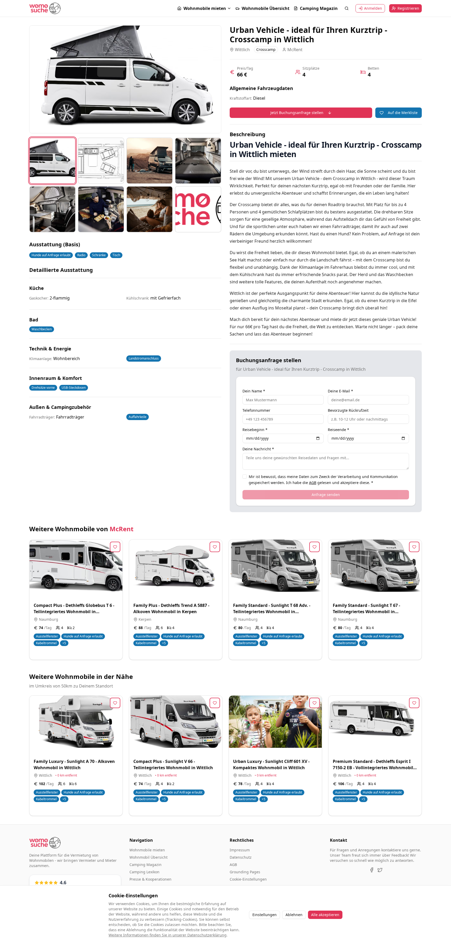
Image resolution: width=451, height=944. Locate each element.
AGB (312, 482)
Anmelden (373, 8)
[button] (204, 8)
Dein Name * (253, 391)
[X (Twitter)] (380, 870)
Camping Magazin (319, 8)
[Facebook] (371, 870)
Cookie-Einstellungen (248, 879)
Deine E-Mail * (340, 391)
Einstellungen (264, 914)
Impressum (240, 849)
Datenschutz (241, 857)
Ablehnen (294, 914)
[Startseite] (45, 8)
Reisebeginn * (255, 430)
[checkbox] (244, 476)
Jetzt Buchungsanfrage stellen (296, 112)
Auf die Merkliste (403, 112)
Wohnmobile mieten (204, 8)
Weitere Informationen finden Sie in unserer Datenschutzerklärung (168, 935)
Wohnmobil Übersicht (148, 857)
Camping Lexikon (144, 871)
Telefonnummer (256, 410)
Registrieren (408, 8)
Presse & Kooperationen (150, 879)
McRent (121, 528)
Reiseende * (338, 430)
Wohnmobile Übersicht (265, 8)
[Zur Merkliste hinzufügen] (115, 547)
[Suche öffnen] (346, 8)
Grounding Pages (245, 871)
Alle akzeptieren (325, 914)
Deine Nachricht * (258, 449)
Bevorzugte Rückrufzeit (348, 410)
